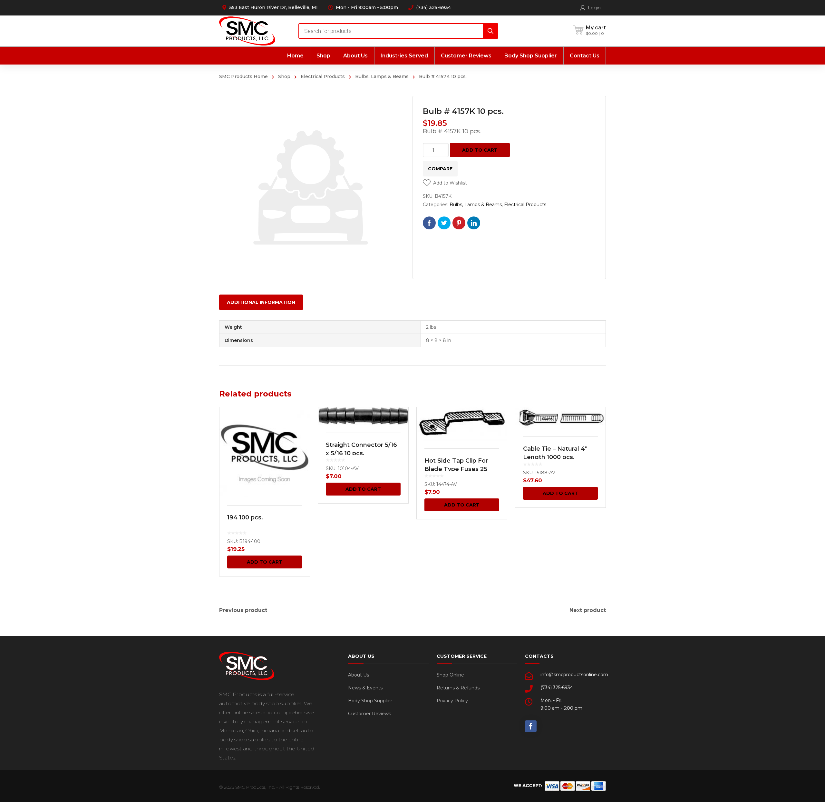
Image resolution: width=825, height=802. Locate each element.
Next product (587, 610)
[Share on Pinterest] (458, 222)
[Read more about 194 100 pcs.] (264, 452)
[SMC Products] (247, 30)
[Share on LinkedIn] (473, 222)
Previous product (243, 610)
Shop (284, 76)
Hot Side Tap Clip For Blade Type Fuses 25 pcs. (456, 469)
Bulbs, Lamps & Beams (382, 76)
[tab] (261, 302)
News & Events (365, 688)
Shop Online (450, 675)
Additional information (261, 302)
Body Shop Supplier (370, 701)
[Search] (490, 31)
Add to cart (480, 150)
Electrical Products (323, 76)
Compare (440, 169)
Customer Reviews (369, 714)
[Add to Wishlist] (301, 421)
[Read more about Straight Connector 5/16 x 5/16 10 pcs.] (363, 416)
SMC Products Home (243, 76)
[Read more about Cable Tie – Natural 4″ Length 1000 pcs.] (560, 418)
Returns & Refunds (458, 688)
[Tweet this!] (444, 222)
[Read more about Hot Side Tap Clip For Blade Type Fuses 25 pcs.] (462, 424)
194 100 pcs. (245, 517)
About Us (358, 675)
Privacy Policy (452, 701)
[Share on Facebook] (429, 222)
